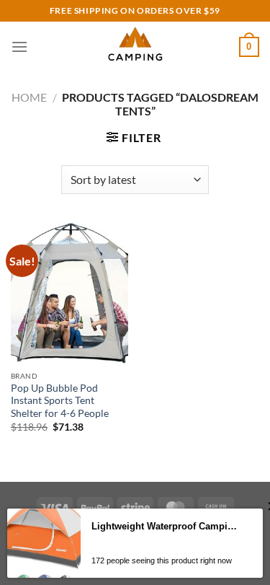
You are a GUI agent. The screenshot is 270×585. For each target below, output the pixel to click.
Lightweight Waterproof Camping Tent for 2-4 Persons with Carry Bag (166, 526)
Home (29, 97)
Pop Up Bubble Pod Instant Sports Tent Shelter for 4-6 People (60, 400)
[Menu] (19, 46)
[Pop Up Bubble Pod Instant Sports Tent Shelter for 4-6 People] (69, 293)
